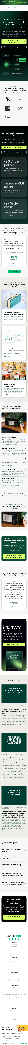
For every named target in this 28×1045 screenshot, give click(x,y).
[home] (12, 7)
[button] (13, 263)
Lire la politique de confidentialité (10, 1038)
